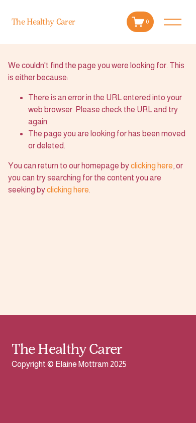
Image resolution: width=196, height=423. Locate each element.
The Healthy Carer (43, 22)
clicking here (152, 165)
